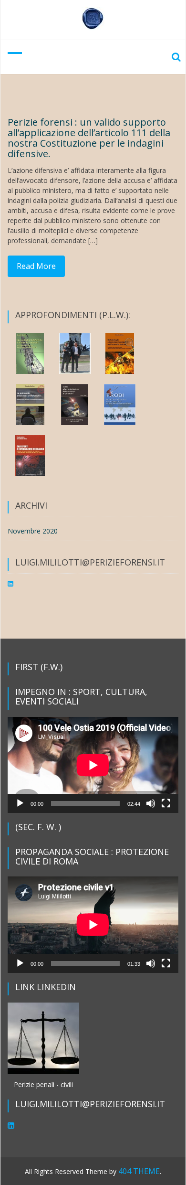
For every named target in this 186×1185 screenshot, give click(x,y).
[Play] (20, 803)
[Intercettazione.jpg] (30, 353)
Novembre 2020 (33, 530)
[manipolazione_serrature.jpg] (74, 404)
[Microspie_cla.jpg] (30, 404)
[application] (93, 765)
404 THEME (139, 1171)
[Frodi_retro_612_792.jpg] (74, 353)
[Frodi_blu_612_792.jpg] (119, 404)
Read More (36, 266)
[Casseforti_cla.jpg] (30, 455)
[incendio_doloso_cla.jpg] (119, 353)
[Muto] (150, 803)
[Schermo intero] (166, 803)
